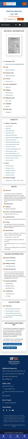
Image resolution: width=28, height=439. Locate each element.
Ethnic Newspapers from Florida (13, 308)
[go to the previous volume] (5, 19)
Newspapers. (10, 168)
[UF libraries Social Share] (15, 25)
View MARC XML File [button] (10, 348)
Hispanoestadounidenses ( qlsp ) (12, 142)
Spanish (7, 106)
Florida (14, 180)
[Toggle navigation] (24, 3)
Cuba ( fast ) (8, 128)
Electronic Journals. (10, 166)
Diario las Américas (10, 75)
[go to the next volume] (15, 19)
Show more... (10, 203)
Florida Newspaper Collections (13, 311)
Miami (22, 180)
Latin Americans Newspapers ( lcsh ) (13, 149)
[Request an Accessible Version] (20, 24)
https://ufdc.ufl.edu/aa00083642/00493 (15, 64)
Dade (18, 180)
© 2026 (14, 433)
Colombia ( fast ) (9, 126)
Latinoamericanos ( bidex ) (11, 151)
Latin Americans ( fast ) (10, 146)
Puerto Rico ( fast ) (9, 160)
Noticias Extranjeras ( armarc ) (12, 158)
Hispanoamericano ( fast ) (11, 139)
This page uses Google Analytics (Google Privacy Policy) (14, 425)
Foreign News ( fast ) (10, 133)
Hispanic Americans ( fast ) (11, 135)
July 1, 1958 (8, 100)
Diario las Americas (10, 70)
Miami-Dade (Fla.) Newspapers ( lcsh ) (14, 155)
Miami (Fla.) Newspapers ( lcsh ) (12, 153)
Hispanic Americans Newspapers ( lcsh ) (14, 137)
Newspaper (8, 112)
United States (9, 180)
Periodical (10, 175)
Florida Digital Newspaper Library (13, 313)
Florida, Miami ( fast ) (10, 130)
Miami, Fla (8, 87)
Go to (20, 19)
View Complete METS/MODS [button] (12, 344)
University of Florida (11, 260)
